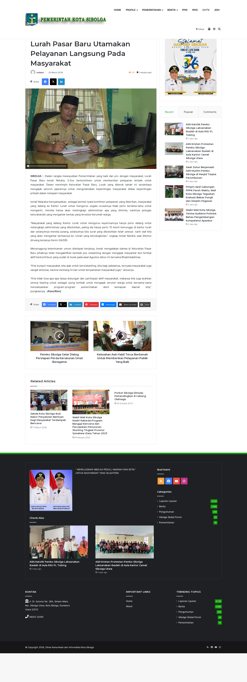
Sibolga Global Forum (170, 517)
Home (129, 601)
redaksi (40, 72)
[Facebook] (45, 81)
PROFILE (131, 9)
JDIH (216, 9)
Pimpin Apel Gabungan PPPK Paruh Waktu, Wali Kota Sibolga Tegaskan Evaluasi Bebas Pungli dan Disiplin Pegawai (201, 193)
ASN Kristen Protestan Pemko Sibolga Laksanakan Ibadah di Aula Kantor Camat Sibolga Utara (200, 151)
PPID (185, 9)
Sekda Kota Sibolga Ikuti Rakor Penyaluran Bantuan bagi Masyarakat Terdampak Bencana (48, 418)
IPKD (195, 9)
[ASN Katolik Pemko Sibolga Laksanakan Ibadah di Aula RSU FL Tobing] (174, 129)
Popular (188, 111)
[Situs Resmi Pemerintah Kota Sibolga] (68, 19)
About (129, 606)
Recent (169, 111)
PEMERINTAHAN (151, 9)
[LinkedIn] (61, 81)
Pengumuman (166, 511)
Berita (162, 506)
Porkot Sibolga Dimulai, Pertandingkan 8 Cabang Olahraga (130, 396)
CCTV (205, 9)
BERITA (171, 9)
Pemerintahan (166, 522)
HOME (117, 9)
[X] (53, 81)
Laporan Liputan (168, 501)
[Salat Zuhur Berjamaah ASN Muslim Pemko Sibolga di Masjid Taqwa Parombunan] (174, 172)
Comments (209, 111)
